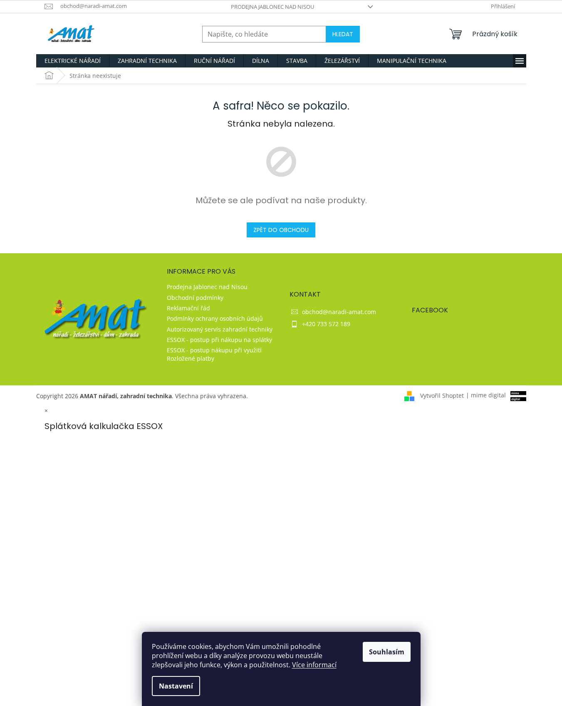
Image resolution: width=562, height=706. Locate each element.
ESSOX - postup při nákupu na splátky (219, 340)
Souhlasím (386, 651)
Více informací (314, 664)
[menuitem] (72, 60)
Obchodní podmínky (195, 298)
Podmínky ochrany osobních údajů (215, 318)
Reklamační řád (188, 308)
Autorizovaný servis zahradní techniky (219, 329)
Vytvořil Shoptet (442, 395)
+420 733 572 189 (326, 324)
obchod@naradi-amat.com (339, 312)
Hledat (342, 34)
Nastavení (176, 686)
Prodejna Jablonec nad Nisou (272, 6)
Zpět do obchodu (281, 230)
